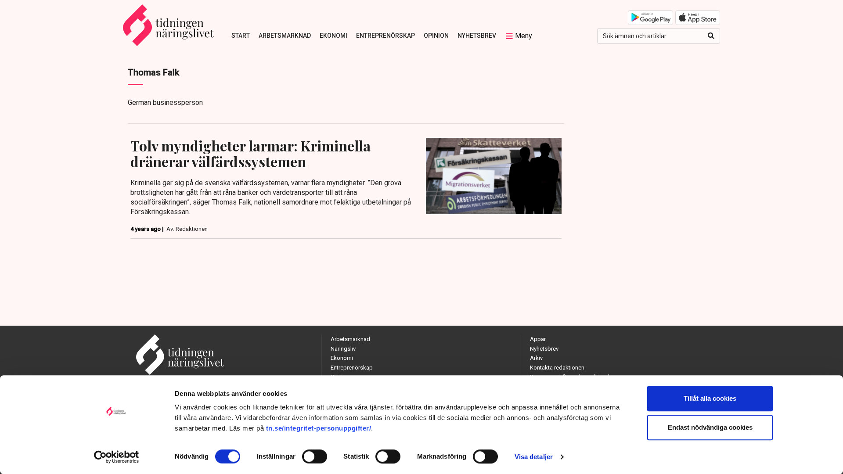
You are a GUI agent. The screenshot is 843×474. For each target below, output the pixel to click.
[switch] (314, 456)
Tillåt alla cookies (710, 398)
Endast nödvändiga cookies (710, 427)
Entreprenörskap (385, 35)
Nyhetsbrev (477, 35)
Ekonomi (333, 35)
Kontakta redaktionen (557, 367)
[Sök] (711, 36)
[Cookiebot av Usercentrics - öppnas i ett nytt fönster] (116, 456)
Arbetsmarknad (285, 35)
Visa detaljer (534, 456)
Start (240, 35)
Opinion (436, 35)
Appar (538, 339)
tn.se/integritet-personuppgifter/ (318, 428)
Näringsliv (343, 348)
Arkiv (536, 358)
